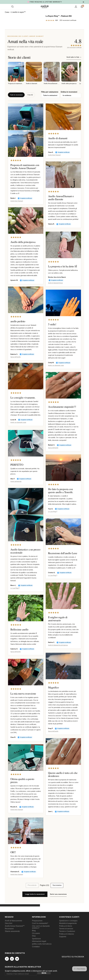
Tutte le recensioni (16, 95)
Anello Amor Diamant (16, 201)
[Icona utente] (76, 6)
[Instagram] (12, 959)
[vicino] (83, 2)
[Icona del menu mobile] (6, 6)
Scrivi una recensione (58, 894)
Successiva (57, 885)
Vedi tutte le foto (72, 57)
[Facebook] (7, 959)
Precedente (32, 885)
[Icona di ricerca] (12, 7)
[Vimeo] (17, 959)
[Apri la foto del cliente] (25, 117)
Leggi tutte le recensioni (35, 894)
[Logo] (44, 6)
